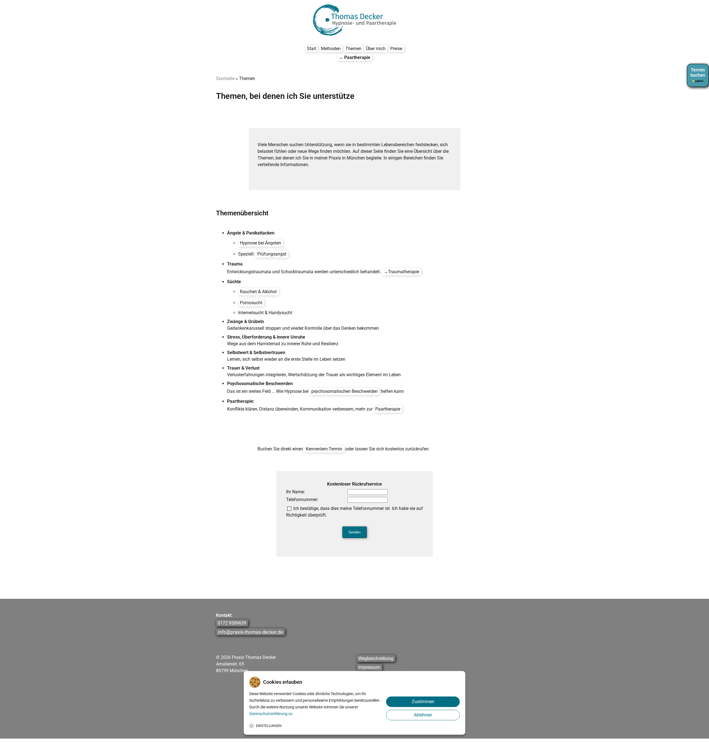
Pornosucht (251, 302)
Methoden (331, 48)
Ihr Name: (295, 491)
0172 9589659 (232, 623)
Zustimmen (423, 701)
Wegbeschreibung (375, 658)
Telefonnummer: (302, 499)
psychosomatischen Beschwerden (344, 391)
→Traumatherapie (401, 271)
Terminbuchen (697, 72)
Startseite (225, 78)
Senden (354, 532)
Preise (396, 48)
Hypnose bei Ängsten (260, 243)
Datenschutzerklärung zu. (271, 713)
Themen (353, 48)
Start (311, 48)
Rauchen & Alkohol (258, 291)
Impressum (369, 667)
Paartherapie (387, 409)
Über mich (376, 48)
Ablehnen (423, 715)
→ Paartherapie (354, 57)
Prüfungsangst (271, 254)
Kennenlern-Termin (324, 449)
